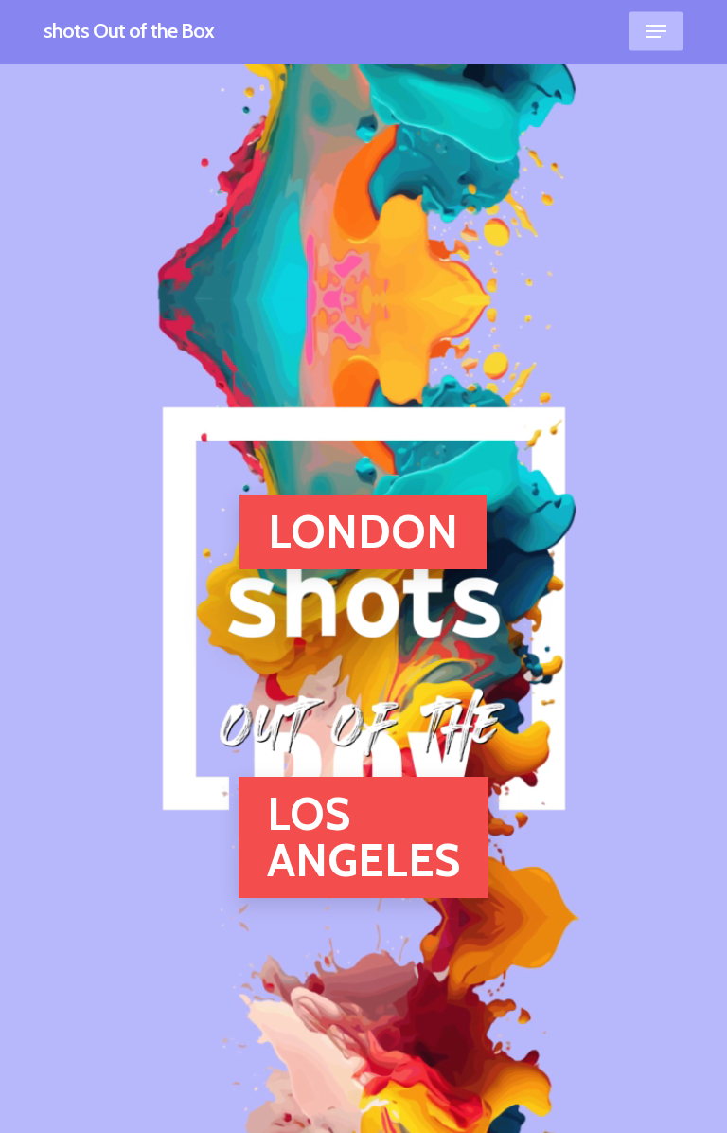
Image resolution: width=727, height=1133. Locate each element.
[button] (656, 31)
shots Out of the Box (129, 31)
